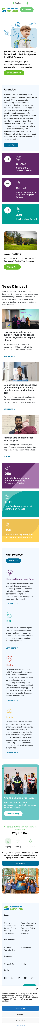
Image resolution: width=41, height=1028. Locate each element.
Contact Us (9, 964)
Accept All (20, 1008)
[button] (38, 989)
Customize (20, 1020)
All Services (13, 561)
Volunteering (26, 947)
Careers (7, 947)
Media (23, 964)
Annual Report (10, 925)
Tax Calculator (27, 925)
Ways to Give (9, 950)
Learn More (11, 145)
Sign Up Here (12, 267)
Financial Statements (9, 932)
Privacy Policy (10, 928)
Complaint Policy (28, 928)
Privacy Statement (20, 1025)
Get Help (8, 923)
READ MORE (8, 356)
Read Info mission (28, 923)
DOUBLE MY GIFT (14, 73)
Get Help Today (13, 814)
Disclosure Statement (25, 932)
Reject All (20, 1014)
